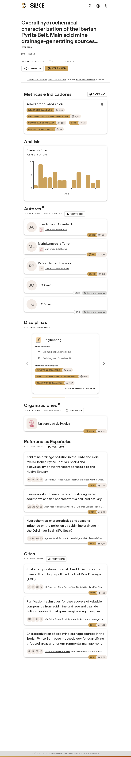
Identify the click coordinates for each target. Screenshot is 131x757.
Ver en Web (57, 68)
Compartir (32, 69)
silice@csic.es (93, 754)
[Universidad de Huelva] (40, 230)
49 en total (42, 155)
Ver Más (27, 47)
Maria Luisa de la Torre (57, 79)
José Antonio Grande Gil (37, 79)
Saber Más (97, 94)
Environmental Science (60, 340)
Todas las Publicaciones (78, 388)
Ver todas (73, 411)
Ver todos (74, 214)
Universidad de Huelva (54, 423)
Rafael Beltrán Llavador (85, 79)
